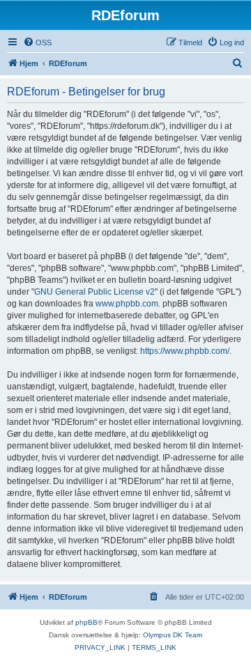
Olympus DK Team (172, 635)
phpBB (86, 622)
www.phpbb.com (127, 304)
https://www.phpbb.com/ (184, 351)
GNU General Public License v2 (94, 292)
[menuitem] (37, 42)
